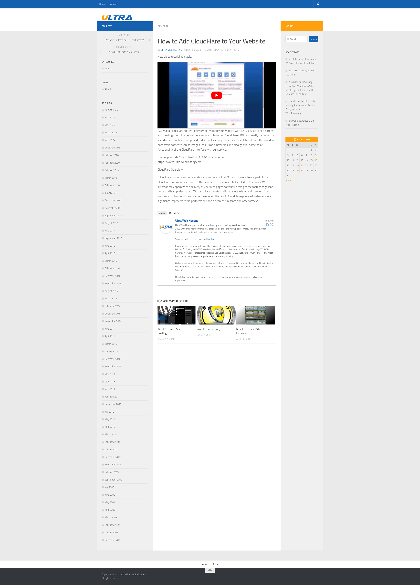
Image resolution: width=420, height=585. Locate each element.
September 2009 (113, 479)
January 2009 (111, 532)
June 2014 (110, 328)
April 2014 (110, 336)
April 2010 (110, 426)
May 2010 (110, 419)
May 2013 (110, 374)
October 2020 (112, 155)
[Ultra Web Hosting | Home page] (117, 19)
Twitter (210, 239)
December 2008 (113, 540)
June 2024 (110, 140)
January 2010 (111, 449)
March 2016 (111, 260)
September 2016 (113, 238)
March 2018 (111, 177)
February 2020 (112, 162)
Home (102, 4)
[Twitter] (271, 225)
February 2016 (112, 268)
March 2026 (111, 132)
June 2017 (110, 230)
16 (316, 160)
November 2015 (113, 283)
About (113, 4)
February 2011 (112, 396)
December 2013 (113, 358)
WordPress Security (208, 329)
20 (302, 165)
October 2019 (112, 170)
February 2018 (112, 185)
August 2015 (111, 291)
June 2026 (110, 117)
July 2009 (109, 487)
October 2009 (112, 472)
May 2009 (110, 502)
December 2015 (113, 275)
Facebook (198, 239)
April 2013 (110, 381)
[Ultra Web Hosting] (166, 232)
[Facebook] (267, 225)
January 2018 (111, 192)
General (163, 26)
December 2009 (113, 457)
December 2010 (113, 404)
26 (297, 170)
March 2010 (111, 434)
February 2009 (112, 524)
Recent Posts (175, 213)
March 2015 (111, 298)
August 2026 (111, 109)
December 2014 (113, 313)
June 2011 (110, 389)
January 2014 (111, 351)
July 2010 (109, 411)
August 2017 (111, 223)
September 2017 (113, 215)
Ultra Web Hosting (171, 50)
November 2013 (113, 366)
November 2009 (113, 464)
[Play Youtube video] (217, 95)
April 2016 (110, 253)
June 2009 (110, 494)
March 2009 (111, 517)
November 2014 (113, 321)
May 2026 (110, 125)
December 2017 (113, 200)
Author (162, 213)
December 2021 (113, 147)
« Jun (288, 180)
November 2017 (113, 208)
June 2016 (110, 245)
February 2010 (112, 441)
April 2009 (110, 509)
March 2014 (111, 343)
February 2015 (112, 306)
